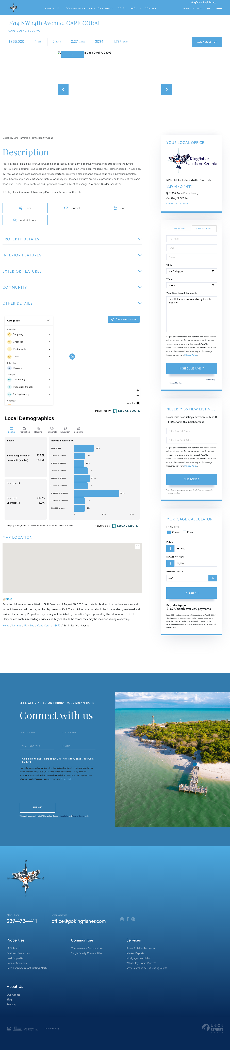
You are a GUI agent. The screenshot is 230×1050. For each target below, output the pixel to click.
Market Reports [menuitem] (135, 953)
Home (6, 625)
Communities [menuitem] (74, 8)
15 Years (191, 532)
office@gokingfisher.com (79, 921)
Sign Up (187, 8)
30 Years (175, 532)
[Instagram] (122, 919)
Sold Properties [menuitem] (15, 958)
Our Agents (184, 204)
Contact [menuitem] (150, 8)
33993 (56, 625)
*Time (169, 279)
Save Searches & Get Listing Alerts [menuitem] (27, 968)
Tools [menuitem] (120, 8)
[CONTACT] (207, 42)
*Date (169, 265)
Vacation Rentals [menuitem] (101, 8)
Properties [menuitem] (52, 8)
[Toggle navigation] (219, 8)
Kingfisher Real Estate (203, 2)
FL (25, 625)
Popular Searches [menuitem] (17, 963)
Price (169, 541)
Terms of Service (176, 383)
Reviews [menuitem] (11, 1004)
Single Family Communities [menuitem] (86, 953)
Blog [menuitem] (9, 999)
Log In (198, 8)
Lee (32, 625)
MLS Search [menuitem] (13, 948)
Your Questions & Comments (181, 293)
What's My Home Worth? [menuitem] (141, 963)
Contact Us (171, 204)
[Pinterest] (133, 919)
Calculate (192, 593)
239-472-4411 (179, 186)
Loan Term (173, 527)
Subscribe (191, 479)
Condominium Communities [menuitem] (87, 948)
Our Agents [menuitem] (13, 994)
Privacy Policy (190, 355)
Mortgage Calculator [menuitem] (138, 958)
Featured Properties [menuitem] (18, 953)
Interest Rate (174, 571)
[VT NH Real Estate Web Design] (212, 1028)
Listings (16, 625)
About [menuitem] (134, 8)
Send (37, 808)
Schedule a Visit (204, 228)
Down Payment (175, 556)
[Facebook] (127, 919)
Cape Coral (43, 625)
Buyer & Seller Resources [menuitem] (140, 948)
